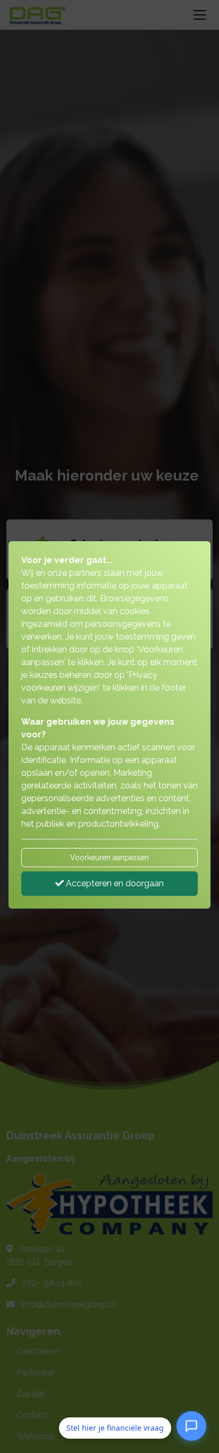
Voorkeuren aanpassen (109, 857)
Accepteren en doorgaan (114, 883)
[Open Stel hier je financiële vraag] (191, 1426)
